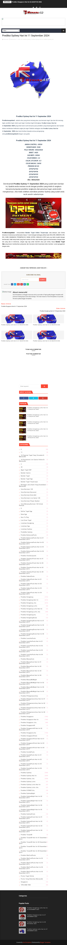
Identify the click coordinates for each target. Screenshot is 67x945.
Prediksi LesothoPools (28, 638)
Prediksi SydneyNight (28, 793)
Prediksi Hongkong (27, 597)
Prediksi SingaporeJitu (28, 733)
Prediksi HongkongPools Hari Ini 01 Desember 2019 (31, 621)
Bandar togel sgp (27, 479)
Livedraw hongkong (27, 523)
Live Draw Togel (26, 520)
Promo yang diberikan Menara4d (32, 879)
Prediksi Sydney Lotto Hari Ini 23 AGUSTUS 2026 (14, 324)
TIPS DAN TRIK (26, 885)
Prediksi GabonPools (28, 576)
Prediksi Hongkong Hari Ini (29, 600)
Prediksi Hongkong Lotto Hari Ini (31, 608)
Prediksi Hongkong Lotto (29, 606)
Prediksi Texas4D (26, 834)
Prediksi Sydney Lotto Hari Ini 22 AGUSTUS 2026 (46, 324)
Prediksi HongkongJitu (28, 614)
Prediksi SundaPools (28, 752)
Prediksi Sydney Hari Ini (37, 39)
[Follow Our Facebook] (24, 398)
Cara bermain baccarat (28, 492)
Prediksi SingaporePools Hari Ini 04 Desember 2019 (31, 748)
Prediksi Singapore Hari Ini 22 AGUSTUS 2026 (27, 2)
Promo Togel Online (27, 876)
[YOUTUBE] (26, 6)
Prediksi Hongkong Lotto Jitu (30, 611)
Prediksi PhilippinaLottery (29, 696)
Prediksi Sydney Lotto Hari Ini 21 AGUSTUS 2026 (14, 341)
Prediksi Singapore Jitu (29, 722)
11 (22, 452)
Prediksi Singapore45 (28, 725)
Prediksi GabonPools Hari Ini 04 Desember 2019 (30, 593)
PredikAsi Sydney (27, 532)
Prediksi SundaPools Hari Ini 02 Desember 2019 (30, 760)
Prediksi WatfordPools (28, 855)
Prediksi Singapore (27, 716)
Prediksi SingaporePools (29, 736)
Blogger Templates (45, 942)
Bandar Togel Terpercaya (29, 481)
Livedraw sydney (26, 529)
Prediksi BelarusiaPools (29, 535)
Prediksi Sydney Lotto (28, 781)
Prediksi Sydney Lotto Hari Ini (31, 784)
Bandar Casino (26, 473)
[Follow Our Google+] (43, 398)
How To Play (25, 517)
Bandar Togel (25, 476)
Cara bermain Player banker (30, 501)
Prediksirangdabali (8, 232)
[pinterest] (36, 7)
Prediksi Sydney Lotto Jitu (29, 787)
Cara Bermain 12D (27, 489)
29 (22, 467)
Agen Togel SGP (26, 470)
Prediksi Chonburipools (28, 555)
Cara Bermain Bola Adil (28, 495)
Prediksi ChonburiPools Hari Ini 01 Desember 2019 (31, 559)
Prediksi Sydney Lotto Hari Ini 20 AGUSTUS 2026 (46, 341)
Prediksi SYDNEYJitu (28, 790)
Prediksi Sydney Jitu (49, 39)
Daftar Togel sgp (26, 511)
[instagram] (40, 7)
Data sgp (24, 514)
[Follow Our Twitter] (33, 398)
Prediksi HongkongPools (29, 617)
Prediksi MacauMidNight (29, 679)
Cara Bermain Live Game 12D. (31, 498)
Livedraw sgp (25, 526)
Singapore (24, 882)
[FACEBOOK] (30, 6)
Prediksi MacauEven (27, 659)
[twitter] (33, 7)
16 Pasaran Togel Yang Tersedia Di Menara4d (31, 456)
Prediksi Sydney (27, 39)
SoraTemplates (27, 942)
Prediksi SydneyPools (28, 814)
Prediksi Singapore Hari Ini (30, 719)
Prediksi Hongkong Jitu (28, 603)
